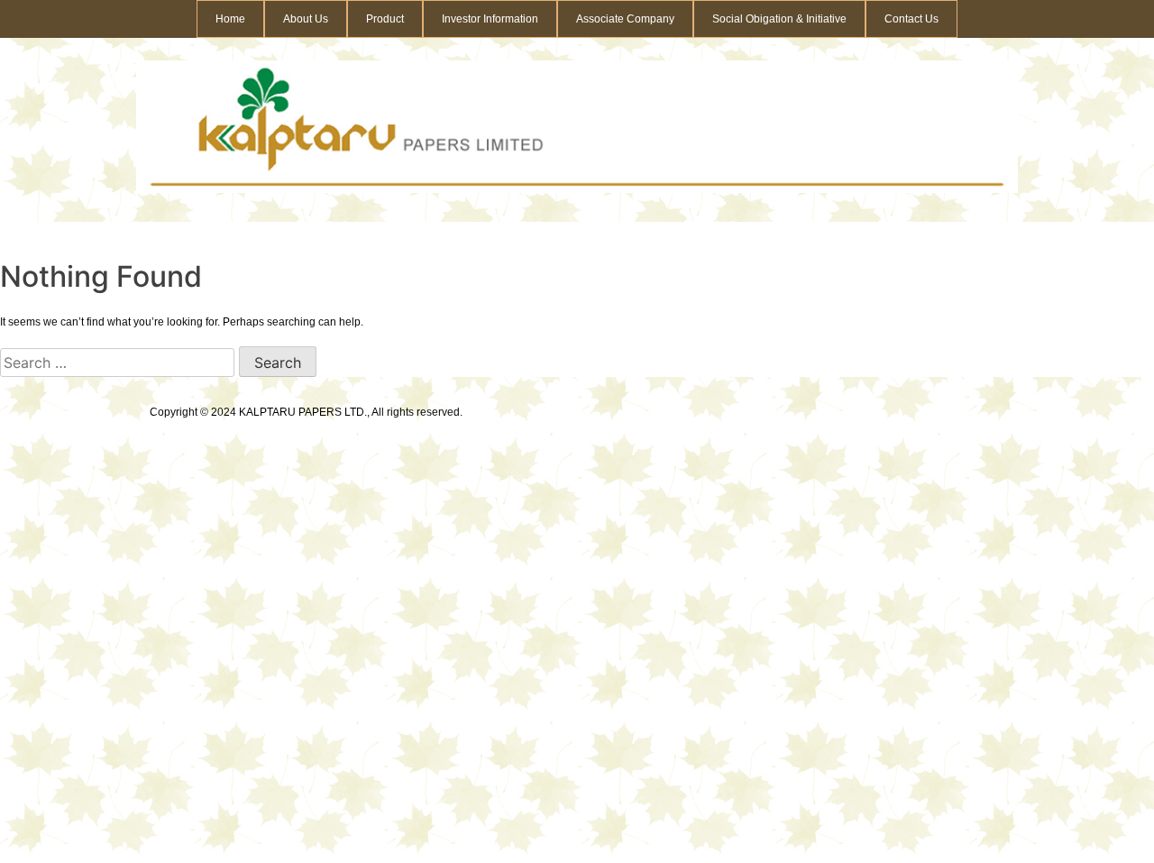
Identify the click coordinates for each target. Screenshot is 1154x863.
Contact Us (911, 19)
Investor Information (490, 19)
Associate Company (625, 19)
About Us (305, 19)
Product (385, 19)
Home (230, 19)
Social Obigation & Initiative (779, 19)
